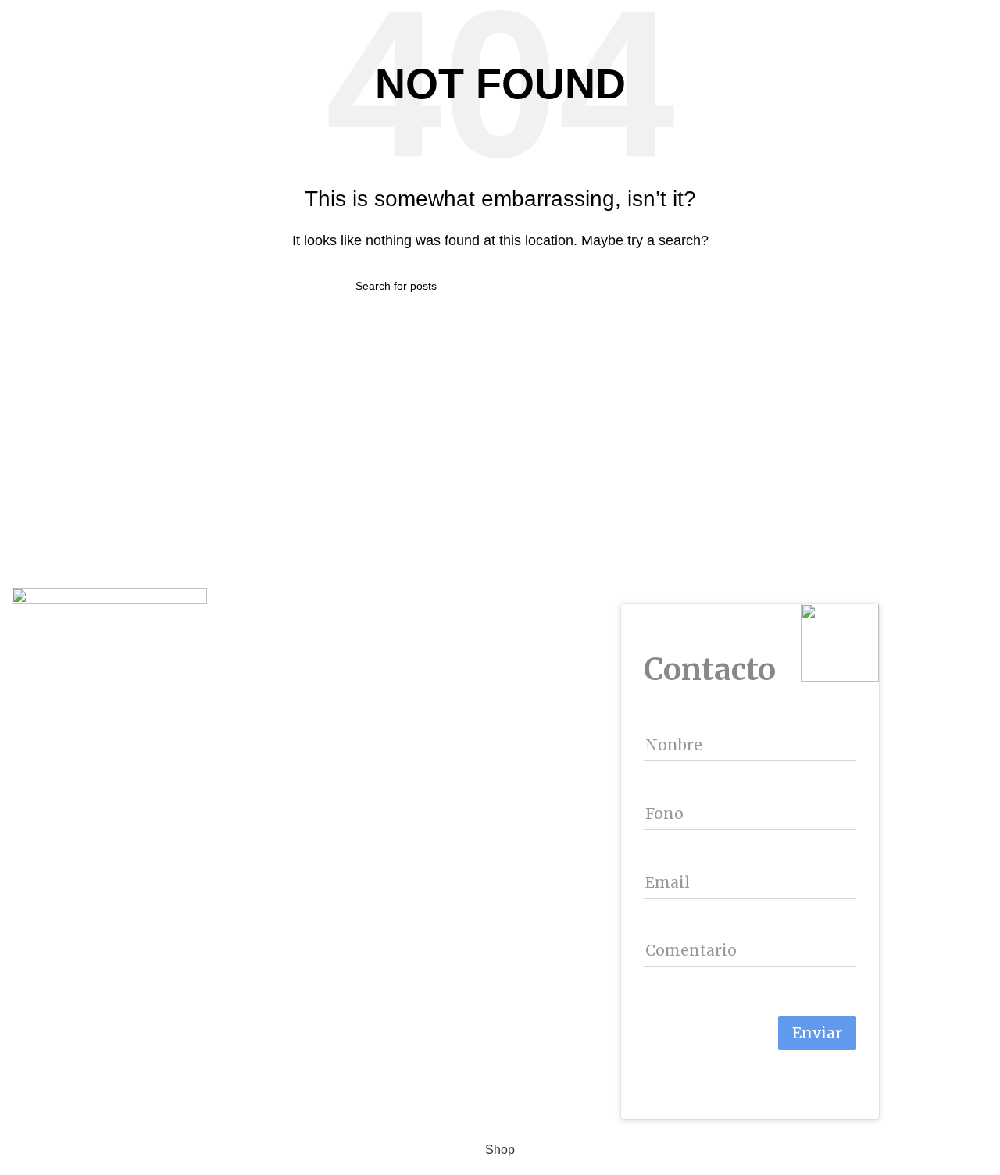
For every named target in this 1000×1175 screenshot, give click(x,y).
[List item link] (250, 696)
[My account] (972, 15)
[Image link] (109, 614)
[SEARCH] (638, 286)
